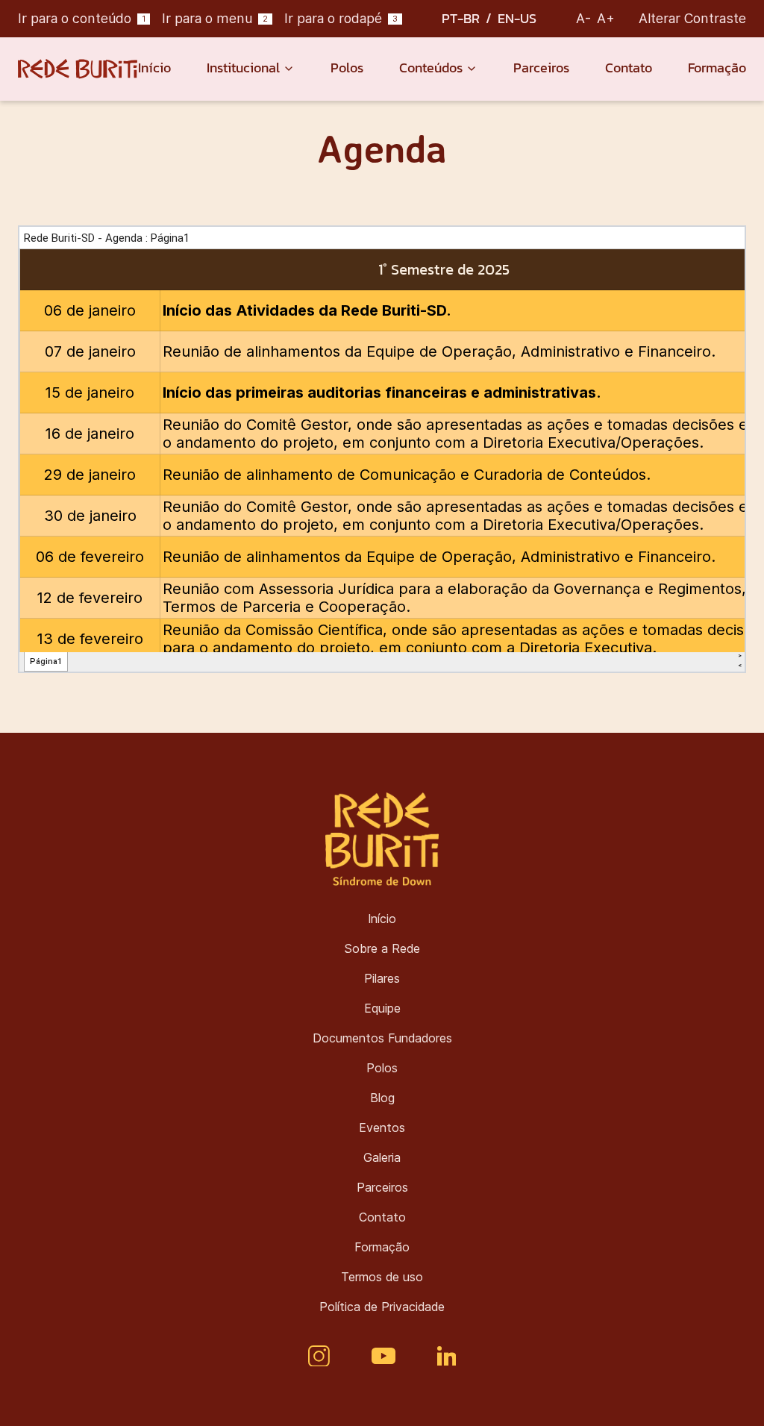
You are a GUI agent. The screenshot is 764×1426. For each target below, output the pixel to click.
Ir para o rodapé (341, 18)
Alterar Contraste (692, 18)
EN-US (517, 18)
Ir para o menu (215, 18)
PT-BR (461, 18)
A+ (606, 18)
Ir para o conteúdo (81, 18)
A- (583, 18)
